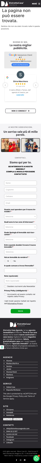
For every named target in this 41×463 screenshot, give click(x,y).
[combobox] (20, 216)
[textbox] (20, 227)
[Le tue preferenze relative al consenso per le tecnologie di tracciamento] (2, 347)
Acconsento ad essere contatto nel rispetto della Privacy (21, 295)
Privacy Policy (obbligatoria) (16, 291)
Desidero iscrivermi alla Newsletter (21, 286)
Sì (8, 261)
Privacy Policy (18, 396)
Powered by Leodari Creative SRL (26, 456)
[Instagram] (20, 460)
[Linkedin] (24, 460)
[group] (20, 86)
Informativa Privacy (15, 303)
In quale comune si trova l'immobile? (19, 266)
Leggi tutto (20, 95)
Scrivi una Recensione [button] (20, 65)
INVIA (20, 311)
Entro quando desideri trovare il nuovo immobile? (20, 246)
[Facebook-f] (16, 460)
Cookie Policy (18, 419)
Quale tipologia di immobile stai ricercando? (19, 234)
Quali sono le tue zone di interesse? (19, 222)
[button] (36, 85)
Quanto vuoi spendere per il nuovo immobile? (20, 210)
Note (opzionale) (11, 276)
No (15, 261)
